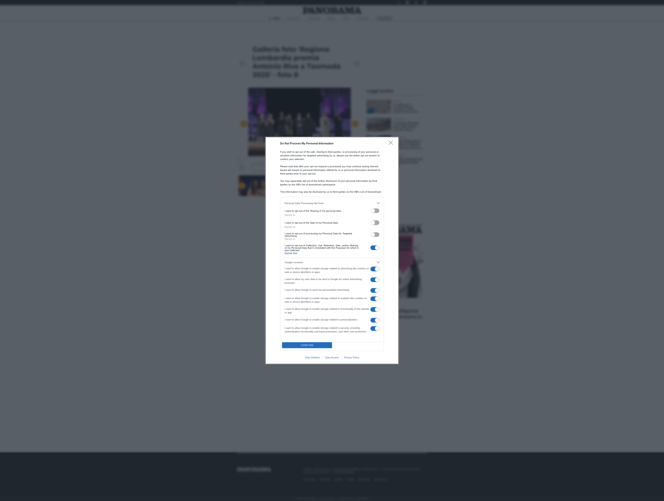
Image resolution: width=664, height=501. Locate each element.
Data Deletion (312, 357)
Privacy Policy (351, 357)
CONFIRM (307, 345)
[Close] (392, 143)
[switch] (374, 210)
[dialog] (332, 250)
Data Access (332, 357)
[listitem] (332, 203)
